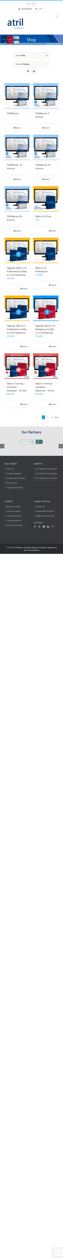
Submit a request (13, 511)
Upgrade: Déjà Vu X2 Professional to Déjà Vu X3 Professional (17, 271)
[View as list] (34, 71)
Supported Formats (14, 487)
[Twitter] (39, 526)
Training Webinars (14, 520)
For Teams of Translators (46, 473)
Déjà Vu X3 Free (43, 216)
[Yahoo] (52, 526)
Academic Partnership (45, 515)
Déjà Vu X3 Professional (41, 269)
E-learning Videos (13, 515)
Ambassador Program (45, 511)
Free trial (10, 468)
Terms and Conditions (31, 550)
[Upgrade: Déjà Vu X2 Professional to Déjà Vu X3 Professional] (17, 250)
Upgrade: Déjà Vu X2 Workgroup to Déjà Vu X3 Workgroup (45, 329)
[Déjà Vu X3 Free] (45, 199)
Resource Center (13, 506)
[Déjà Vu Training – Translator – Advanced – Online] (45, 366)
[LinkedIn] (48, 526)
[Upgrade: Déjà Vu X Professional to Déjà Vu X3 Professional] (17, 308)
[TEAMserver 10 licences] (17, 147)
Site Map (42, 547)
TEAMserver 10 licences (14, 166)
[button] (2, 446)
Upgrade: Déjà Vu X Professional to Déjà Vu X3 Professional (17, 329)
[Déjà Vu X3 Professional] (45, 250)
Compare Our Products (15, 478)
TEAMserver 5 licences (42, 115)
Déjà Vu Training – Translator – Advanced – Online (44, 387)
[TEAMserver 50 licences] (17, 199)
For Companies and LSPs (46, 478)
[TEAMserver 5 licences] (45, 96)
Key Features (11, 482)
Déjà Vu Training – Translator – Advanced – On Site (17, 387)
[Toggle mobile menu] (57, 16)
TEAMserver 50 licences (14, 218)
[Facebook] (35, 526)
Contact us (40, 506)
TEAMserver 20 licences (43, 166)
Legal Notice (51, 547)
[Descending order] (47, 55)
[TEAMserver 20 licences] (45, 147)
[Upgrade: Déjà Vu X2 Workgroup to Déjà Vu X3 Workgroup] (45, 308)
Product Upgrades (13, 473)
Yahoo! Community (14, 525)
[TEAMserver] (17, 96)
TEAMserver (13, 113)
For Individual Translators (46, 468)
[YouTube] (44, 526)
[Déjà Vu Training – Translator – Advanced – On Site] (17, 366)
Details (18, 128)
